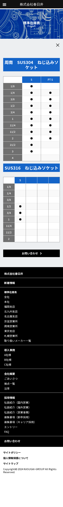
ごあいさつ (11, 378)
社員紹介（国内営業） (17, 402)
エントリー (11, 426)
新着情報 (9, 282)
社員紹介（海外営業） (17, 407)
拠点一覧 (9, 383)
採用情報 (9, 397)
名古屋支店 (11, 316)
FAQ (6, 431)
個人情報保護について (15, 458)
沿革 (7, 388)
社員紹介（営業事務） (17, 412)
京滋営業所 (11, 321)
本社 (7, 301)
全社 (7, 297)
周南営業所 (11, 326)
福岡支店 (9, 306)
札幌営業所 (11, 335)
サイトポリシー (12, 452)
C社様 (7, 364)
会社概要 (9, 373)
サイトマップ (10, 463)
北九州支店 (11, 311)
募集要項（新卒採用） (17, 417)
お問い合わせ (12, 441)
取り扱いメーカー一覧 (17, 340)
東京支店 (9, 331)
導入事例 (9, 350)
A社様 (7, 354)
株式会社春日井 (13, 273)
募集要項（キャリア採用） (20, 422)
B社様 (7, 359)
